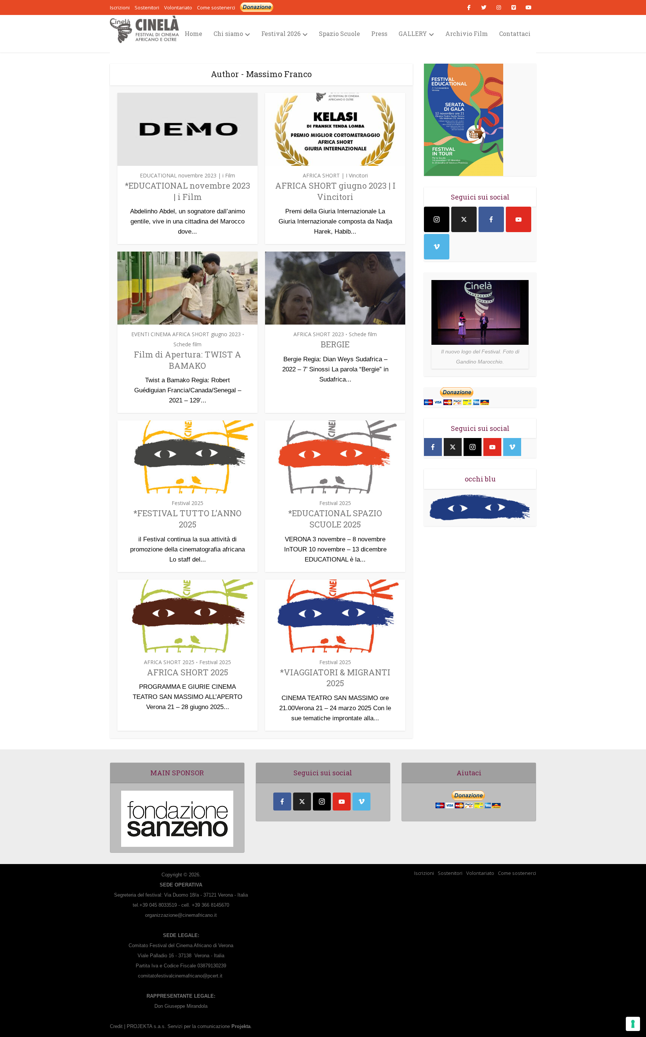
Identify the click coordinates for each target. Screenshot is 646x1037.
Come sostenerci (216, 7)
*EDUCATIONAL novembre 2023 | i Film (187, 191)
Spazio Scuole (339, 33)
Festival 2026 (281, 33)
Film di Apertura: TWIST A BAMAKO (187, 360)
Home (193, 33)
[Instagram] (436, 219)
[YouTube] (518, 219)
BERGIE (335, 344)
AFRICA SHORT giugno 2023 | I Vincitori (335, 191)
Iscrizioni (424, 873)
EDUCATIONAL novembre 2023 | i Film (187, 175)
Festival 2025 (187, 503)
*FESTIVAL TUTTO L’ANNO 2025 (187, 519)
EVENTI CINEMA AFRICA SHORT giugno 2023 (186, 334)
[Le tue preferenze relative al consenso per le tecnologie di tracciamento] (633, 1024)
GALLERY (413, 33)
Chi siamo (228, 33)
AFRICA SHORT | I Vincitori (335, 175)
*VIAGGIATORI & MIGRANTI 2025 (335, 678)
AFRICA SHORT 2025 (169, 662)
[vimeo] (436, 246)
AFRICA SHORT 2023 (318, 334)
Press (379, 33)
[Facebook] (491, 219)
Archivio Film (466, 33)
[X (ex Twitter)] (464, 219)
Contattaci (514, 33)
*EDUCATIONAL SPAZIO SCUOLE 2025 (335, 519)
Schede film (187, 344)
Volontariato (480, 873)
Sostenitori (450, 873)
